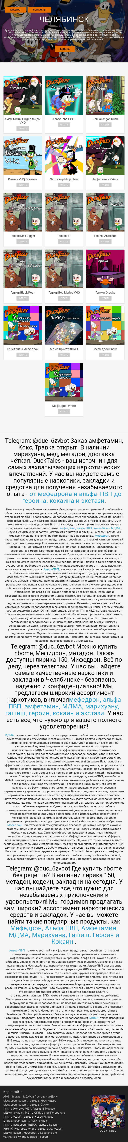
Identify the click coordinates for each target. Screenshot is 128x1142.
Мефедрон (102, 535)
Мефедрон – (15, 825)
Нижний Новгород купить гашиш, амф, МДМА (32, 1128)
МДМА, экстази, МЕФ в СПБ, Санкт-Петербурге (34, 1112)
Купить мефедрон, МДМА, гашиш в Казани (30, 1124)
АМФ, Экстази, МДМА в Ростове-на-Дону (30, 1096)
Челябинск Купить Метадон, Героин (26, 1136)
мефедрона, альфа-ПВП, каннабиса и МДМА (90, 528)
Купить (65, 49)
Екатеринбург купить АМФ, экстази (25, 1120)
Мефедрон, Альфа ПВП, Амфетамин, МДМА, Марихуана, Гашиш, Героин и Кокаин (64, 934)
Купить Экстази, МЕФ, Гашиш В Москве (29, 1108)
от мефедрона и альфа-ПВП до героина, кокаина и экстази (72, 497)
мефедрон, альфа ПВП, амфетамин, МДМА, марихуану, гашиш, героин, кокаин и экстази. (63, 706)
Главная (15, 9)
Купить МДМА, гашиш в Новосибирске (28, 1116)
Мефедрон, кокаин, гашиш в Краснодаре (29, 1100)
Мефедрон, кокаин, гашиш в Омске (26, 1104)
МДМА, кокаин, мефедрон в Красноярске (30, 1132)
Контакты (39, 9)
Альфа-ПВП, (52, 569)
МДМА (9, 735)
